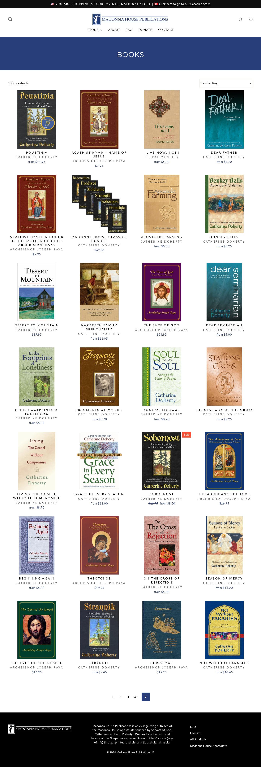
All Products (198, 739)
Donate (145, 30)
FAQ (129, 30)
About (114, 30)
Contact (166, 30)
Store (94, 30)
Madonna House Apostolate (208, 745)
